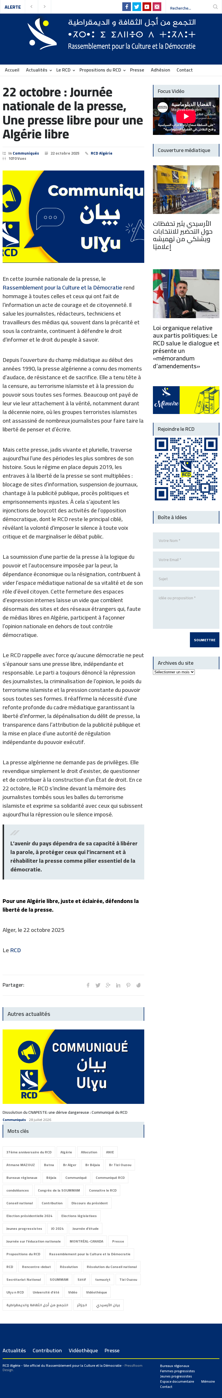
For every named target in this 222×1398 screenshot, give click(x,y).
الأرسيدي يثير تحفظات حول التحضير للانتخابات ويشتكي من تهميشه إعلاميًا (182, 234)
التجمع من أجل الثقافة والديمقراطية (37, 1305)
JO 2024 (57, 1228)
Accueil (12, 69)
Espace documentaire (177, 1381)
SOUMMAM (59, 1279)
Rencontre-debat (36, 1266)
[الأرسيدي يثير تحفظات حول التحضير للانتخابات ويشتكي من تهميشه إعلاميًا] (186, 189)
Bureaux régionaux (21, 1177)
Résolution (69, 1266)
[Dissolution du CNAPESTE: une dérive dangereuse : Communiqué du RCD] (73, 1066)
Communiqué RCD (110, 1177)
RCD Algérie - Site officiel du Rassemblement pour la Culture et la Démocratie (62, 1365)
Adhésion (160, 69)
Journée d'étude (86, 1228)
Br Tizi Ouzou (120, 1164)
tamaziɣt (102, 1279)
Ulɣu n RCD (15, 1292)
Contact (185, 69)
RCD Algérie (101, 153)
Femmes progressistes (177, 1371)
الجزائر (82, 1305)
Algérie (66, 1152)
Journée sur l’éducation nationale (33, 1241)
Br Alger (69, 1164)
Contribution (52, 1203)
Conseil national (19, 1203)
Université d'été (46, 1292)
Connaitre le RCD (102, 1190)
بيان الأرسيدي (108, 1305)
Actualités (36, 69)
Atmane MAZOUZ (20, 1164)
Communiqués (26, 153)
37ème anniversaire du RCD (28, 1152)
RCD (15, 950)
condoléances (17, 1190)
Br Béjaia (92, 1164)
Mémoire (208, 1381)
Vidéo (72, 1292)
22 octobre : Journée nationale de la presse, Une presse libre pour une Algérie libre (73, 113)
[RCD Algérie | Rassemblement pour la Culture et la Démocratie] (111, 43)
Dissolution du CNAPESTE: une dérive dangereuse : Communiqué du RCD (65, 1112)
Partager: (13, 984)
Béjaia (51, 1177)
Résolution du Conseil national (112, 1266)
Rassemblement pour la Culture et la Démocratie (62, 287)
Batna (49, 1164)
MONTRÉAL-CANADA (86, 1241)
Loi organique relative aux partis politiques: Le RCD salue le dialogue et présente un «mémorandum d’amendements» (186, 347)
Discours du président (89, 1203)
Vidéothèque (96, 1292)
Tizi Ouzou (128, 1279)
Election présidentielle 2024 (29, 1215)
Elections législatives (79, 1215)
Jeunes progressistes (24, 1228)
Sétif (81, 1279)
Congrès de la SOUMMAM (59, 1190)
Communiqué (76, 1177)
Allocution (89, 1152)
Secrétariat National (23, 1279)
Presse (137, 69)
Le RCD (63, 69)
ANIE (110, 1152)
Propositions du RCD (100, 69)
